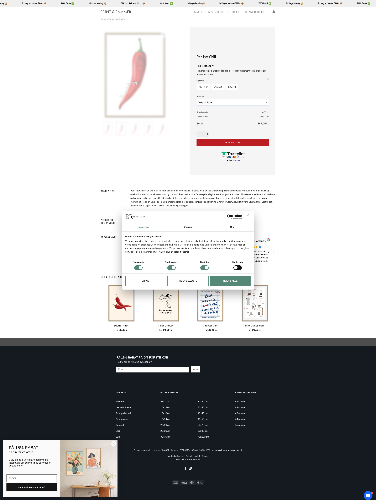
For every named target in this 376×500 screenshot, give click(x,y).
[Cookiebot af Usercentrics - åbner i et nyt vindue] (229, 216)
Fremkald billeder (254, 11)
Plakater (197, 11)
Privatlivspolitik (193, 459)
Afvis (145, 280)
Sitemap (205, 459)
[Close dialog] (113, 443)
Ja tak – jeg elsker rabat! (31, 487)
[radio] (203, 87)
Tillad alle (230, 280)
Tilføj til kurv (232, 142)
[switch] (171, 267)
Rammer (235, 11)
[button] (273, 12)
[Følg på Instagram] (190, 471)
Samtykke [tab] (144, 227)
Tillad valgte (188, 280)
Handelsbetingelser (175, 459)
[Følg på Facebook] (185, 471)
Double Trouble (121, 328)
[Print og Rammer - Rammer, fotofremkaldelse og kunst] (116, 12)
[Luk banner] (249, 217)
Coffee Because (165, 328)
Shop (110, 19)
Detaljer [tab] (188, 227)
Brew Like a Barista (254, 328)
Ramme (205, 96)
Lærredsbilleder (217, 11)
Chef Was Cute (210, 328)
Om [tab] (232, 227)
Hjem (103, 19)
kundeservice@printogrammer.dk (227, 453)
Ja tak (195, 372)
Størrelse (200, 81)
